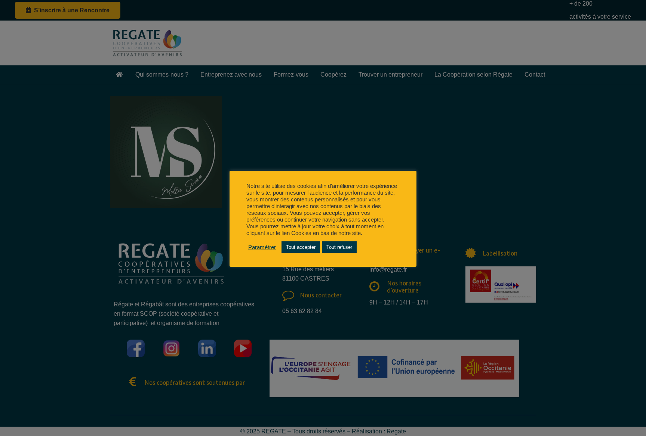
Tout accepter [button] (301, 247)
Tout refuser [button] (339, 247)
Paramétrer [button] (262, 247)
